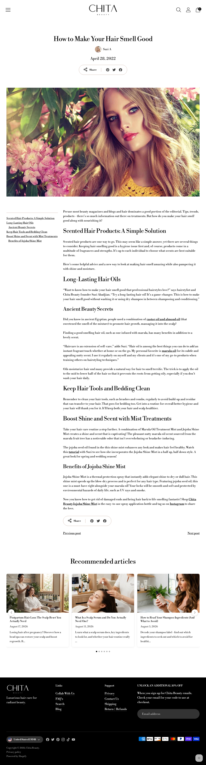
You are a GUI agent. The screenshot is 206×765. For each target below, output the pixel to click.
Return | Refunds (116, 709)
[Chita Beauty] (103, 9)
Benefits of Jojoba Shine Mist (25, 240)
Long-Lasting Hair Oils (19, 222)
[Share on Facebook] (120, 70)
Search (60, 704)
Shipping (110, 704)
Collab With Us (65, 693)
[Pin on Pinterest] (108, 70)
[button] (11, 612)
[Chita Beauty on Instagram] (63, 740)
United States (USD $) (25, 739)
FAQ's (59, 699)
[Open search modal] (178, 9)
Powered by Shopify (16, 756)
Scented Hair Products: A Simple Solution (30, 218)
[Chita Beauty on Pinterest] (58, 740)
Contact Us (112, 699)
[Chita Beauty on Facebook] (48, 740)
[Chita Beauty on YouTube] (73, 740)
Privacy (110, 693)
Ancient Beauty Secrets (21, 227)
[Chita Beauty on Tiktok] (68, 740)
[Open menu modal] (8, 9)
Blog (58, 709)
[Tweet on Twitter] (114, 70)
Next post (193, 533)
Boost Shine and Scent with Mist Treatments (32, 236)
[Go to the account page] (188, 9)
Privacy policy (13, 752)
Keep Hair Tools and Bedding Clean (26, 231)
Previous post (72, 533)
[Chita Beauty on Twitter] (53, 740)
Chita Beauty (32, 747)
